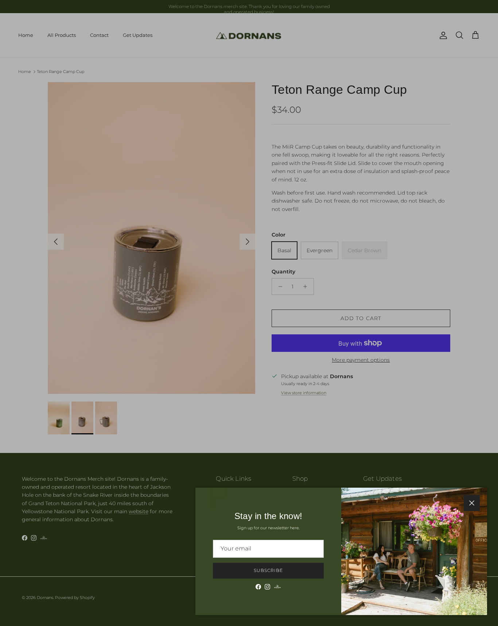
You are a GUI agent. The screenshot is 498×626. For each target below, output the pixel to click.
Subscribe (268, 570)
